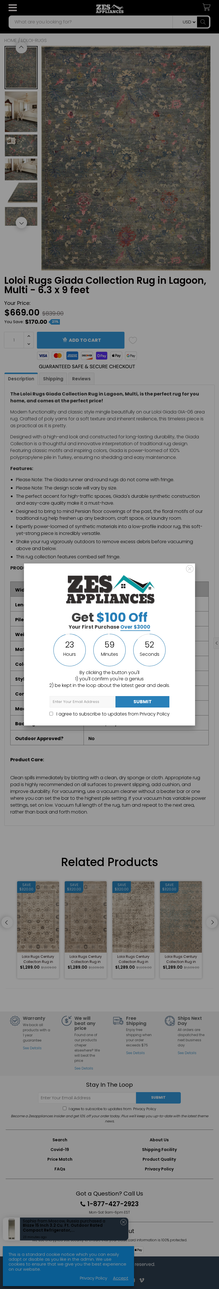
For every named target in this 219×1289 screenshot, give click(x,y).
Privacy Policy (155, 714)
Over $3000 (135, 626)
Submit (142, 701)
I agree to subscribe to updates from (112, 714)
